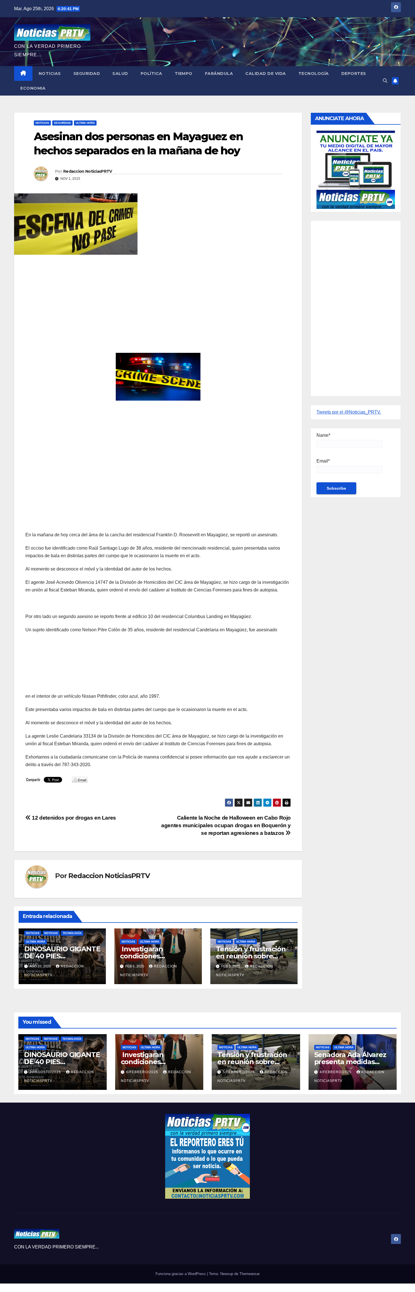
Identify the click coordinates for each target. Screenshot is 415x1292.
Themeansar (249, 1274)
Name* (323, 435)
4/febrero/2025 (336, 1072)
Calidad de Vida (265, 73)
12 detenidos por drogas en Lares (73, 818)
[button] (385, 80)
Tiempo (184, 73)
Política (151, 73)
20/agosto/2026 (45, 1072)
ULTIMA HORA (85, 122)
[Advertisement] (158, 300)
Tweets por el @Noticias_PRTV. (348, 412)
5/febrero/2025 (239, 1072)
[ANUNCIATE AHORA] (355, 169)
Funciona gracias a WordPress (181, 1274)
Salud (120, 73)
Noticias (50, 73)
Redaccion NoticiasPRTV (87, 171)
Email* (323, 461)
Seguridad (86, 73)
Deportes (353, 73)
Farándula (219, 73)
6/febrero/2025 (142, 1072)
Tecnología (313, 73)
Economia (32, 88)
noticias (33, 933)
